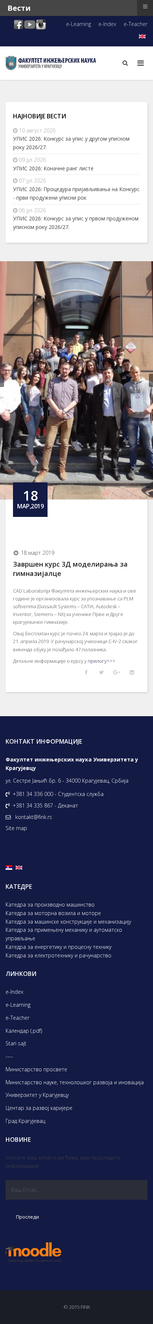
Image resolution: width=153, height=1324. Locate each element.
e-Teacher (135, 23)
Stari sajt (16, 1043)
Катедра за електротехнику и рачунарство (58, 955)
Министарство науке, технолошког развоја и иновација (75, 1082)
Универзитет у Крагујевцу (37, 1094)
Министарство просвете (36, 1069)
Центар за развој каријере (39, 1107)
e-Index (107, 23)
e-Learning (78, 23)
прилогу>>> (101, 661)
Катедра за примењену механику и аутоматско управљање (64, 934)
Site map (16, 828)
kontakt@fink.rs (33, 816)
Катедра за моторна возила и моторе (53, 913)
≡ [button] (145, 6)
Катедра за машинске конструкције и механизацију (68, 921)
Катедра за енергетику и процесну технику (58, 946)
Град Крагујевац (25, 1120)
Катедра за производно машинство (50, 904)
